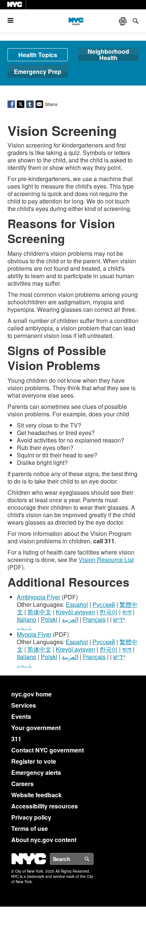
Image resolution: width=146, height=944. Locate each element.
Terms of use (29, 828)
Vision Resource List (106, 559)
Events (21, 716)
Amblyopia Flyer (38, 597)
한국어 (109, 612)
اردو (24, 626)
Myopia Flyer (34, 634)
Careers (22, 783)
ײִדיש (119, 619)
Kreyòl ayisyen (75, 612)
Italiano (26, 619)
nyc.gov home (31, 694)
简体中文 (39, 612)
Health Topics (37, 54)
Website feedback (36, 795)
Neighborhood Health (108, 54)
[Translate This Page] (123, 21)
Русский (103, 604)
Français (94, 619)
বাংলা (126, 612)
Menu (13, 20)
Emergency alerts (36, 772)
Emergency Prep (37, 71)
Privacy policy (31, 817)
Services (23, 705)
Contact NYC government (47, 750)
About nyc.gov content (43, 839)
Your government (36, 727)
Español (77, 604)
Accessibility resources (44, 806)
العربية (70, 619)
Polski (49, 619)
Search (93, 859)
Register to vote (33, 761)
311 (16, 739)
